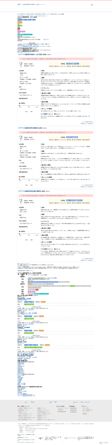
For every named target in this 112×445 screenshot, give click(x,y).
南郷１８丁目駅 (21, 383)
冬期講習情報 (73, 412)
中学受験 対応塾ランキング (43, 412)
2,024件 (38, 350)
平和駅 (19, 381)
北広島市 (20, 367)
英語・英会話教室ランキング (25, 419)
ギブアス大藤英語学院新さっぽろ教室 (30, 54)
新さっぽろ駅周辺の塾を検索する (26, 354)
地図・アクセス (34, 45)
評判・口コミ (25, 45)
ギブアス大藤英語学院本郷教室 (28, 128)
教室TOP (20, 45)
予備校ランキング (22, 412)
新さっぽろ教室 (21, 388)
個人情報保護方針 (26, 439)
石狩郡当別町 (21, 373)
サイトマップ (86, 412)
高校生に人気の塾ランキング (25, 415)
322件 (37, 335)
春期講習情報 (73, 408)
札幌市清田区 (21, 363)
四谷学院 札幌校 (22, 341)
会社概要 (19, 439)
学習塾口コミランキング (43, 410)
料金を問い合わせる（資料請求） (26, 309)
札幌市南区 (20, 369)
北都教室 (20, 390)
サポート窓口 (86, 408)
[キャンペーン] (87, 10)
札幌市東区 (20, 368)
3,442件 (38, 307)
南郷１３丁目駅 (21, 384)
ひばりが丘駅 (21, 375)
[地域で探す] (24, 10)
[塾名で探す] (36, 10)
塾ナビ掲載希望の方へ (88, 410)
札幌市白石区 (21, 364)
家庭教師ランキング (42, 415)
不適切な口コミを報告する (86, 123)
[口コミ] (62, 10)
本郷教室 (20, 392)
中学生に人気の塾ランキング (44, 414)
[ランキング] (49, 10)
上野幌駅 (20, 380)
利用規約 (85, 414)
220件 (37, 321)
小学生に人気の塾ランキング (25, 414)
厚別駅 (19, 376)
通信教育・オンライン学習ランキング (46, 419)
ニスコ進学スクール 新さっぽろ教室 (27, 313)
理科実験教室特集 (62, 411)
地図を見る (30, 280)
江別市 (19, 365)
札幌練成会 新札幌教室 (24, 327)
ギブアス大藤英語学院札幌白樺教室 (29, 191)
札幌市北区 (20, 372)
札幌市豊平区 (21, 366)
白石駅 (19, 385)
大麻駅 (19, 382)
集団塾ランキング (41, 408)
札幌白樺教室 (21, 389)
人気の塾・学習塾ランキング (25, 408)
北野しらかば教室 (22, 391)
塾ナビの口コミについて (24, 52)
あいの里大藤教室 (22, 393)
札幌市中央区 (21, 371)
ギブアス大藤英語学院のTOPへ (26, 394)
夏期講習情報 (73, 410)
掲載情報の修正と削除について (25, 270)
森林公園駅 (20, 377)
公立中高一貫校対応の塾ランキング (26, 417)
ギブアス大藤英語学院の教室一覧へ (27, 395)
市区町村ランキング (42, 417)
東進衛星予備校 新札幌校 (24, 298)
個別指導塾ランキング (23, 410)
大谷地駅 (20, 378)
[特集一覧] (75, 10)
